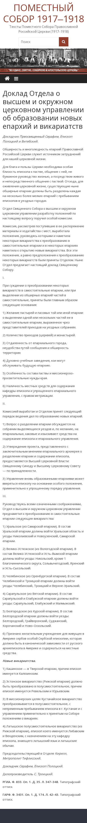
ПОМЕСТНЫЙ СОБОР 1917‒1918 (43, 13)
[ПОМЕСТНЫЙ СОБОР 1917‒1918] (7, 78)
